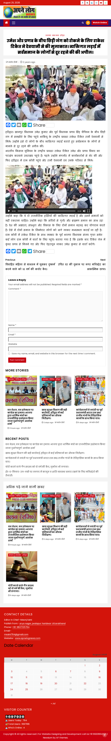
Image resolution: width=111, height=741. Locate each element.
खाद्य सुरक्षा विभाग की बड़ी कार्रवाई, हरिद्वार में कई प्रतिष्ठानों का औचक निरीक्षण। (54, 414)
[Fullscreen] (88, 211)
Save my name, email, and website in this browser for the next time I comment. (54, 353)
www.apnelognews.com (27, 638)
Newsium (47, 737)
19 (41, 683)
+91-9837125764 (21, 627)
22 (85, 683)
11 (26, 677)
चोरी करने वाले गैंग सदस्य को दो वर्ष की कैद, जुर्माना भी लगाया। (37, 466)
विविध (17, 379)
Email (12, 334)
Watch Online (100, 22)
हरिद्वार (62, 35)
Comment (14, 288)
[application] (48, 189)
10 (12, 677)
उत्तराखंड (48, 35)
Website (12, 344)
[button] (48, 189)
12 (41, 677)
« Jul (53, 703)
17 (12, 683)
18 (27, 683)
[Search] (82, 22)
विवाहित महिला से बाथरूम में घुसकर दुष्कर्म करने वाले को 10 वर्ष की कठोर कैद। (30, 264)
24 (11, 689)
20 (56, 683)
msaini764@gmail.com (16, 634)
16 (100, 677)
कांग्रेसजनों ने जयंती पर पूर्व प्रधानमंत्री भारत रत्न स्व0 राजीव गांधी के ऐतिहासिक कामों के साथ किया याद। (89, 414)
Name (12, 325)
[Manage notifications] (104, 735)
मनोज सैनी (13, 62)
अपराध (11, 555)
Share (39, 125)
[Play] (9, 211)
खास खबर (55, 35)
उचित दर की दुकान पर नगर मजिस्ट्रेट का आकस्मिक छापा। (82, 264)
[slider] (46, 211)
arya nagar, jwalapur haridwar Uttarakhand (42, 623)
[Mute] (84, 211)
